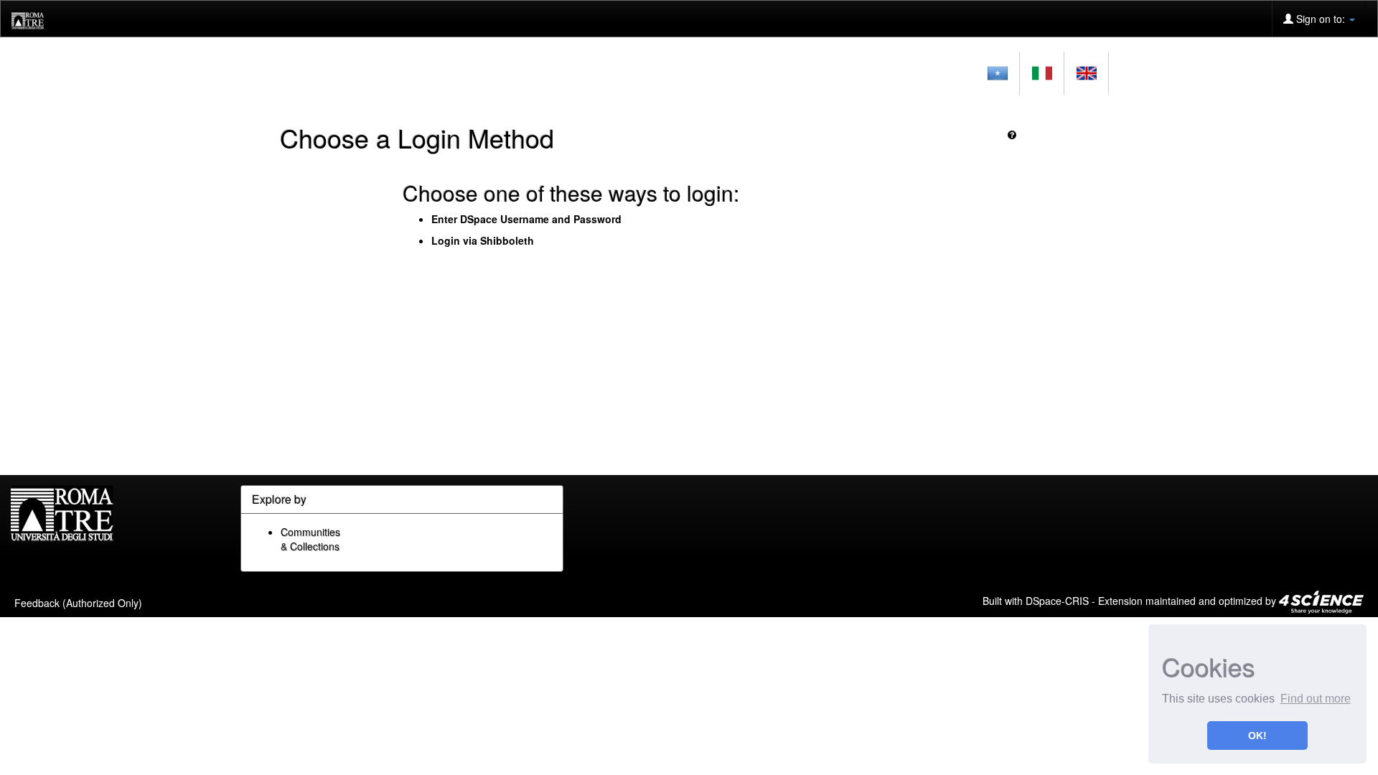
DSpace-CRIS (1057, 600)
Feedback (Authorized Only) (78, 603)
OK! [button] (1257, 735)
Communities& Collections (310, 539)
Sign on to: (1320, 18)
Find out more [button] (1315, 698)
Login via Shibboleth (482, 240)
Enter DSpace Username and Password (526, 219)
